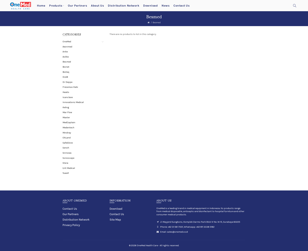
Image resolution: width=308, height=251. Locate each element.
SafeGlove (68, 142)
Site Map (115, 219)
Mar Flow (67, 112)
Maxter (66, 117)
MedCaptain (69, 122)
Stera (65, 163)
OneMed (67, 41)
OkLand (67, 137)
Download (116, 208)
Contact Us (70, 208)
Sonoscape (68, 158)
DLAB (65, 77)
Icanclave (68, 97)
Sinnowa (67, 153)
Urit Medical (69, 168)
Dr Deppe (67, 82)
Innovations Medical (73, 102)
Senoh (66, 147)
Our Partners (71, 214)
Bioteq (66, 72)
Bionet (66, 67)
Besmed (157, 22)
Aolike (66, 56)
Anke (65, 51)
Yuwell (66, 173)
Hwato (66, 92)
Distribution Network (76, 219)
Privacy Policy (71, 225)
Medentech (68, 127)
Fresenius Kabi (70, 87)
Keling (66, 107)
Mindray (67, 132)
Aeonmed (67, 46)
